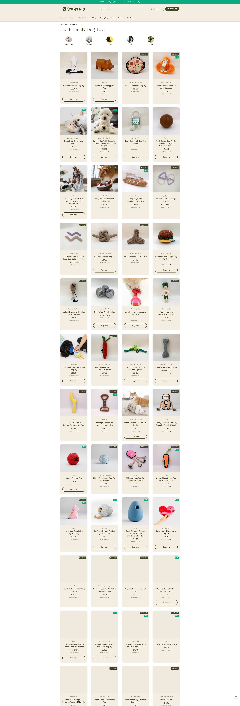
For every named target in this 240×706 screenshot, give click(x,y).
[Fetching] (89, 39)
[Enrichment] (68, 39)
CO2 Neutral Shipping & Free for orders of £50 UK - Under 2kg (120, 2)
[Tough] (151, 39)
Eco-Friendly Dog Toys (71, 24)
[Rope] (130, 39)
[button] (172, 9)
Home (61, 24)
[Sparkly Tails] (73, 9)
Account (159, 9)
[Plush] (109, 39)
